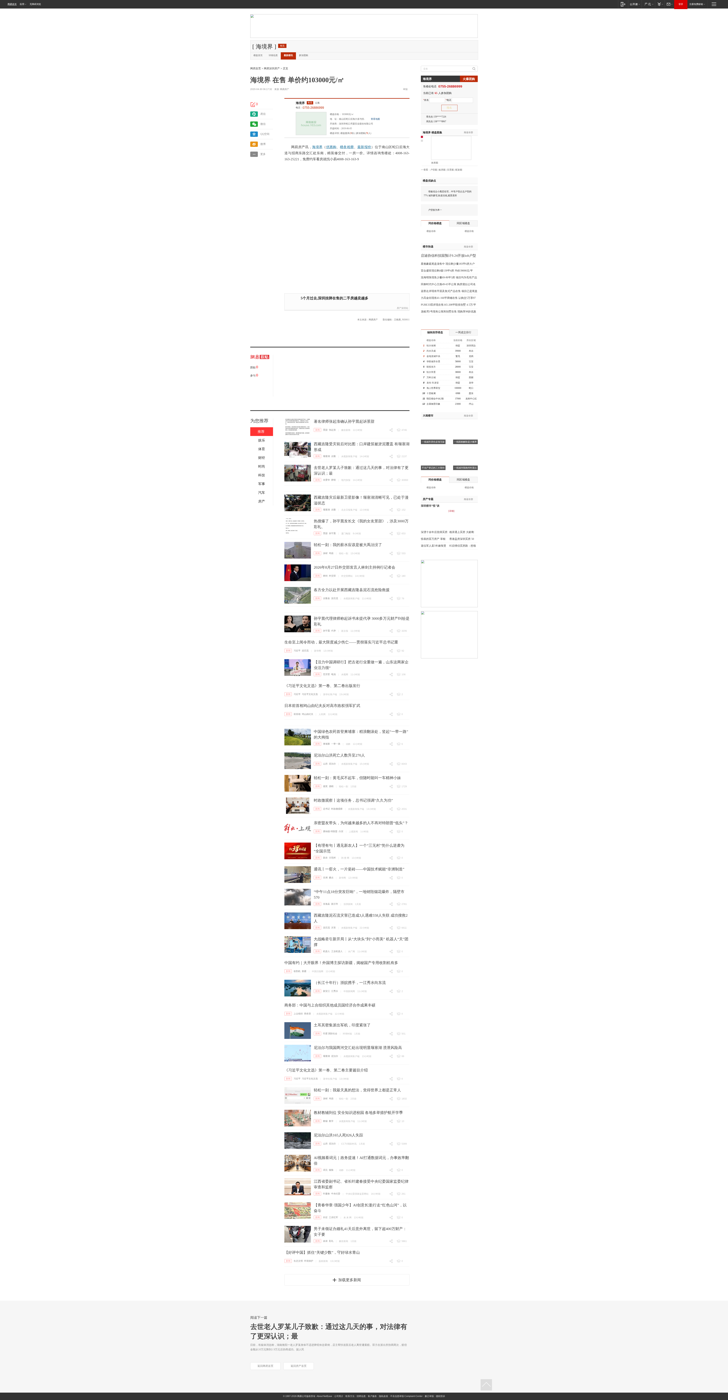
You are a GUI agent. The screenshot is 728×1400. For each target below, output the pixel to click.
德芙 (325, 786)
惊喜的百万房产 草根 (433, 539)
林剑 (325, 575)
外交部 (332, 575)
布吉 (471, 351)
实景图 (450, 169)
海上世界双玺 (433, 388)
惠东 (471, 393)
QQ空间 (264, 134)
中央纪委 (335, 1193)
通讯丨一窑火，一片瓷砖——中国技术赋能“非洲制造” (359, 869)
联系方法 (350, 1396)
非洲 (325, 877)
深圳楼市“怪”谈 (430, 505)
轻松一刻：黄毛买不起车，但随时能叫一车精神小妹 (357, 778)
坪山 (471, 404)
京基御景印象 (433, 404)
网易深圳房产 (272, 68)
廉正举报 (429, 1396)
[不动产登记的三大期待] (433, 449)
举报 (405, 89)
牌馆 (333, 480)
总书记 (326, 809)
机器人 (326, 951)
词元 (325, 1170)
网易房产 (284, 89)
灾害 (333, 927)
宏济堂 (326, 674)
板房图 (442, 169)
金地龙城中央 (433, 356)
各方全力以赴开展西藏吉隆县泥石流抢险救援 (352, 590)
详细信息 (273, 55)
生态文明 (298, 1261)
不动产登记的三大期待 (433, 467)
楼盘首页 (258, 55)
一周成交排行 (463, 332)
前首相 (297, 714)
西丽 (471, 377)
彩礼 (331, 1241)
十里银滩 (431, 393)
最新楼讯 (288, 55)
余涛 (325, 1241)
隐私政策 (383, 1396)
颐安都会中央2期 (435, 398)
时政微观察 (337, 809)
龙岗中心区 (471, 398)
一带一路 (335, 744)
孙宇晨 (332, 533)
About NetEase (324, 1396)
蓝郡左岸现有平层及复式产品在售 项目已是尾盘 (449, 291)
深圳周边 (471, 345)
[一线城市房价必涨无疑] (433, 424)
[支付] (660, 4)
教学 (331, 1121)
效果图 (434, 162)
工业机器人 (337, 951)
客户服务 (372, 1396)
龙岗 (471, 356)
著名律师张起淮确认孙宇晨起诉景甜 (344, 421)
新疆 (304, 971)
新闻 (317, 430)
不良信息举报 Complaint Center (406, 1396)
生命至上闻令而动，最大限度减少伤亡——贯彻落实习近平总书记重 (341, 642)
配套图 (458, 169)
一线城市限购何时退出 (465, 467)
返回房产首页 (299, 1366)
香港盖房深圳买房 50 (461, 539)
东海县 (326, 904)
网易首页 (12, 4)
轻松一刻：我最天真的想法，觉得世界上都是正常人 (357, 1090)
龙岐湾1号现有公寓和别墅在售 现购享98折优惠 (448, 311)
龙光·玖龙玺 (433, 382)
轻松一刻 (343, 553)
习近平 (297, 650)
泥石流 (334, 598)
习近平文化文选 (310, 694)
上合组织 (298, 1013)
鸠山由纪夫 (307, 714)
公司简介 (338, 1396)
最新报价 (364, 147)
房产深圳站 (402, 308)
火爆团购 (469, 79)
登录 (681, 4)
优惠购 (331, 147)
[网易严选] (648, 4)
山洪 (325, 763)
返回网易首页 (265, 1366)
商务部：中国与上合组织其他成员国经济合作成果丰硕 (329, 1005)
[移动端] (623, 4)
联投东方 (431, 366)
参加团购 (303, 55)
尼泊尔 (332, 763)
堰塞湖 (326, 456)
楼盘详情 (334, 133)
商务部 (307, 1013)
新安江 (326, 991)
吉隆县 (326, 598)
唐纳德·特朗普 (330, 831)
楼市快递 (428, 246)
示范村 (332, 857)
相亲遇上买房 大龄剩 (461, 532)
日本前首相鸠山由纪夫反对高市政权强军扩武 (322, 706)
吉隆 (333, 456)
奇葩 (331, 553)
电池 (333, 674)
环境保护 (308, 1261)
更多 (263, 154)
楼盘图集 (432, 132)
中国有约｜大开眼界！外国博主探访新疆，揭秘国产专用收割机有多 (341, 963)
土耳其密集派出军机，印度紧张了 (342, 1025)
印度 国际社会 (330, 1033)
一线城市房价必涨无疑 (433, 442)
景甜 (325, 430)
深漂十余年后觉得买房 (434, 532)
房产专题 (428, 499)
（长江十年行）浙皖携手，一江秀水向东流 (350, 983)
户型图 (433, 169)
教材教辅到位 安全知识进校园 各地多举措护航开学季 (358, 1112)
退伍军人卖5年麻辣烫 (433, 545)
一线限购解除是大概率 (465, 442)
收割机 (297, 971)
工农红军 (333, 1217)
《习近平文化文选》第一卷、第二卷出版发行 (322, 686)
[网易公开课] (635, 4)
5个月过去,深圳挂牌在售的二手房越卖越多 (334, 298)
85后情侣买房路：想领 (462, 545)
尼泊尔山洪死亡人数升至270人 (339, 755)
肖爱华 (326, 480)
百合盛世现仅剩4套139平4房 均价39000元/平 (447, 270)
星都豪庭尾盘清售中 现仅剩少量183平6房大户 (448, 263)
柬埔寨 (326, 744)
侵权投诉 (440, 1396)
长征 (325, 1217)
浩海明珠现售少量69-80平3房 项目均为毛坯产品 (449, 277)
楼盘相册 (347, 147)
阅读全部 (468, 132)
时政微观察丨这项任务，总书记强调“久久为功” (353, 800)
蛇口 (471, 388)
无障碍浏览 (35, 4)
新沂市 (334, 904)
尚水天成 (431, 351)
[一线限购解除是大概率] (465, 424)
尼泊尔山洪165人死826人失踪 (338, 1135)
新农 (325, 857)
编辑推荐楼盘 (435, 332)
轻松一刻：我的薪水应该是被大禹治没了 (348, 545)
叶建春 (326, 1193)
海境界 (300, 103)
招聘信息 (361, 1396)
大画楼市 (428, 415)
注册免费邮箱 (696, 4)
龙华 (471, 382)
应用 (22, 4)
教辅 (325, 1121)
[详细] (451, 511)
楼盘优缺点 (429, 180)
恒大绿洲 (431, 345)
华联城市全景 (433, 361)
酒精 (331, 786)
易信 (263, 114)
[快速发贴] (253, 104)
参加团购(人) (363, 133)
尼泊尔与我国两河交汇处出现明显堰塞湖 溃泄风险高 (358, 1048)
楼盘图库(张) (347, 133)
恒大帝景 (431, 372)
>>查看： (425, 169)
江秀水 (334, 991)
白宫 (341, 831)
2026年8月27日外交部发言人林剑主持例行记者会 (354, 567)
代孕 (333, 630)
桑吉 (331, 877)
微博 (263, 144)
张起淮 (332, 430)
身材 (325, 553)
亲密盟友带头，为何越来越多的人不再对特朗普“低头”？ (361, 823)
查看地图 (375, 119)
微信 (263, 124)
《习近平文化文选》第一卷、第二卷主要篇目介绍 (326, 1070)
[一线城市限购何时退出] (465, 449)
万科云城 (431, 377)
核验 (331, 1170)
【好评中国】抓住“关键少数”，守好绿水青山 (322, 1252)
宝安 (471, 361)
